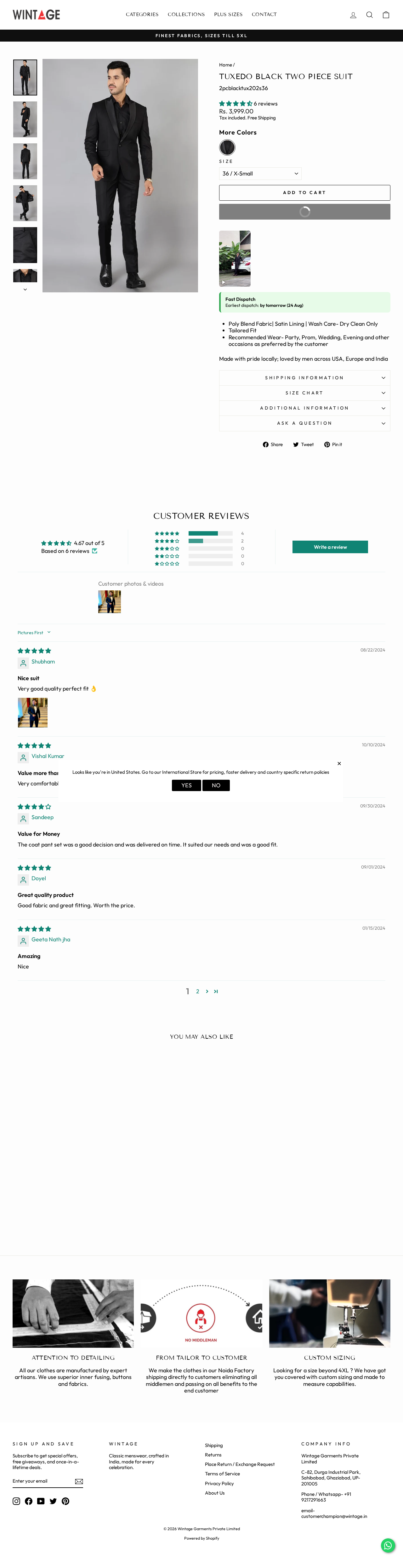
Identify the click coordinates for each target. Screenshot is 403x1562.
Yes (186, 785)
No (216, 785)
